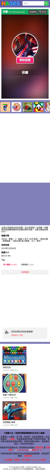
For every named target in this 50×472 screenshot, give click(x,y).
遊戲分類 (39, 447)
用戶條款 (26, 460)
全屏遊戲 (25, 272)
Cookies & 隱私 (38, 460)
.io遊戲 (11, 439)
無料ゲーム (37, 450)
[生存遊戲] (5, 107)
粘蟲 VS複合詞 (9, 395)
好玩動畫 (8, 460)
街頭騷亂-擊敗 (9, 422)
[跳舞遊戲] (38, 107)
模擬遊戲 (27, 265)
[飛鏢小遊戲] (16, 107)
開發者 (17, 460)
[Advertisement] (25, 301)
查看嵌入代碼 (17, 335)
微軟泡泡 (7, 367)
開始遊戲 (25, 60)
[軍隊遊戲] (27, 107)
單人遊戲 (10, 265)
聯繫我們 (28, 456)
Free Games (23, 450)
